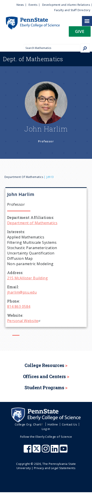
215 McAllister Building (27, 278)
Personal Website (22, 320)
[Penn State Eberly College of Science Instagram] (46, 451)
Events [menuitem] (33, 5)
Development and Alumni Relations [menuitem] (66, 5)
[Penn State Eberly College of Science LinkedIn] (55, 451)
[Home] (30, 18)
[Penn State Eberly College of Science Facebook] (28, 451)
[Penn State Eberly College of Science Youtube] (64, 451)
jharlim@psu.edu (22, 292)
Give (79, 31)
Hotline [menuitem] (53, 424)
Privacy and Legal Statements (54, 468)
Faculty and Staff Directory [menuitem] (72, 10)
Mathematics (33, 59)
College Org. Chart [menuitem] (28, 424)
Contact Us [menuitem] (69, 424)
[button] (80, 32)
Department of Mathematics (23, 177)
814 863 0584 (18, 306)
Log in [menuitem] (46, 429)
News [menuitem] (20, 5)
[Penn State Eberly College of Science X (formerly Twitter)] (37, 451)
